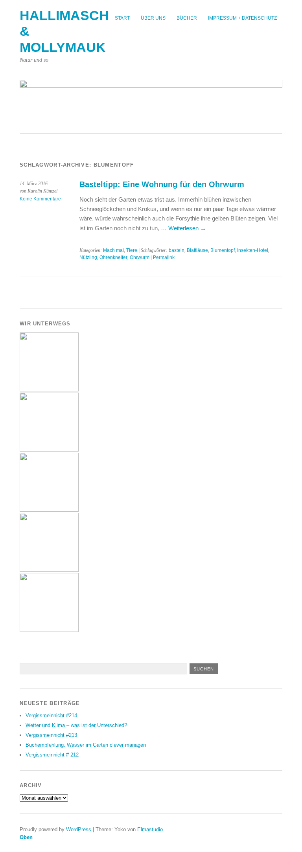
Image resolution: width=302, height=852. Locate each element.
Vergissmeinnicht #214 (51, 715)
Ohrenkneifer (113, 257)
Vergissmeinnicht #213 (51, 735)
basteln (176, 250)
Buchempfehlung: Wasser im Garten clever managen (86, 745)
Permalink (164, 257)
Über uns (153, 18)
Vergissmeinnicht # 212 (52, 755)
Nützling (88, 257)
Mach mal (113, 250)
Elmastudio (150, 829)
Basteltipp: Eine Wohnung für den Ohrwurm (161, 184)
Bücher (187, 18)
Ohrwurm (139, 257)
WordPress (78, 829)
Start (122, 18)
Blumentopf (222, 250)
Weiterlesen (187, 228)
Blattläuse (197, 250)
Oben (26, 837)
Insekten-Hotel (252, 250)
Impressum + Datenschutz (242, 18)
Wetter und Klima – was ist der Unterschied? (76, 725)
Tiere (131, 250)
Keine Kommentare (40, 199)
